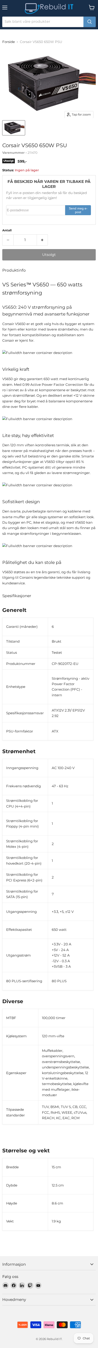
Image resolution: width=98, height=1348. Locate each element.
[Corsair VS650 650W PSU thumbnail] (14, 128)
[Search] (89, 22)
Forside (8, 42)
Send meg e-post (78, 210)
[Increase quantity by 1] (42, 240)
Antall (7, 230)
